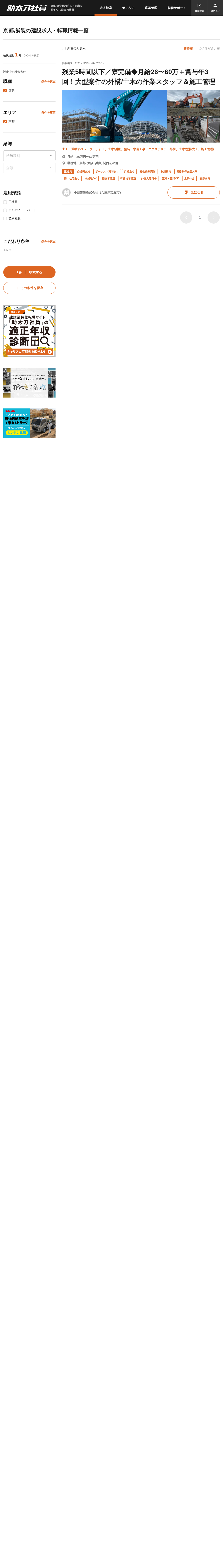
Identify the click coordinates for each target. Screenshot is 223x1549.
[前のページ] (186, 217)
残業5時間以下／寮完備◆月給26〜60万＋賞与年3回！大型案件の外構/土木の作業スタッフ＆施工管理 (138, 76)
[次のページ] (214, 217)
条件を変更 (48, 81)
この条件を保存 (31, 288)
